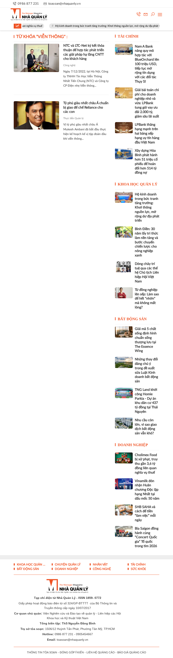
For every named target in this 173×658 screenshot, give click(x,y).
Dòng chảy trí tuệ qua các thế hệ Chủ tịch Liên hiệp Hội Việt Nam (147, 272)
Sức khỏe (138, 569)
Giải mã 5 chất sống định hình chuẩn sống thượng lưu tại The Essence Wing (146, 340)
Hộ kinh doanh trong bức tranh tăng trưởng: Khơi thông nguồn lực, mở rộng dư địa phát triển (103, 26)
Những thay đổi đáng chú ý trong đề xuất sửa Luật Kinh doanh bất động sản (146, 370)
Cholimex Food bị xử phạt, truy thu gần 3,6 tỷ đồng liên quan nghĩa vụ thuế (146, 463)
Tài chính (128, 36)
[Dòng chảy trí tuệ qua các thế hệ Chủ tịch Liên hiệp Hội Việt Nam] (124, 266)
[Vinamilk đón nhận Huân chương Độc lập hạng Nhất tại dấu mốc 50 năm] (124, 483)
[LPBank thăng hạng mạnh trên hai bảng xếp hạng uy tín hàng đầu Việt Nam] (124, 127)
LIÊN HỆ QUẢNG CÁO (100, 652)
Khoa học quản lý (137, 184)
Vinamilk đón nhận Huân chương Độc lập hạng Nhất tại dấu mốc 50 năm (147, 489)
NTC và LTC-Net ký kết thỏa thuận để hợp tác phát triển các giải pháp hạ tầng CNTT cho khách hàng (83, 52)
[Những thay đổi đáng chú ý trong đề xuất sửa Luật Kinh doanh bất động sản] (124, 362)
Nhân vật (100, 564)
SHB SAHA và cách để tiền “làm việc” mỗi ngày (145, 513)
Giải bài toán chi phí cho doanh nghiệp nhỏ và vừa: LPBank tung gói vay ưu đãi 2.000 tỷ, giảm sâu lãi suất (147, 103)
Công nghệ (69, 65)
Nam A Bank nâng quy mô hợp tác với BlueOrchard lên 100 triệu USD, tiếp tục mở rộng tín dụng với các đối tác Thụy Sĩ (147, 64)
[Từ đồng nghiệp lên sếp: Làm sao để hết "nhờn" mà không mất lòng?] (124, 292)
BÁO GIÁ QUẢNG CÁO (131, 652)
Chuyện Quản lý (67, 564)
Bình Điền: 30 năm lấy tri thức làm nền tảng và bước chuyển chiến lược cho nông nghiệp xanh (146, 242)
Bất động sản (132, 319)
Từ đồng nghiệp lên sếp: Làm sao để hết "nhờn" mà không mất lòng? (147, 298)
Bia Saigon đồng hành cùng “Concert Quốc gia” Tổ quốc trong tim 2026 (146, 537)
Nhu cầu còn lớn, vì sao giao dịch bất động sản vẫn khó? (146, 426)
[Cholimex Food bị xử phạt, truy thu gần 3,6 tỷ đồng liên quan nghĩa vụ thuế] (124, 457)
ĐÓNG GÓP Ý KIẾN (72, 652)
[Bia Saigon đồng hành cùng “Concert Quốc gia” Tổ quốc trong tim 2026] (124, 531)
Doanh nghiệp (133, 445)
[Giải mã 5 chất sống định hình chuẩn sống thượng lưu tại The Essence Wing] (124, 331)
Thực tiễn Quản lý (73, 118)
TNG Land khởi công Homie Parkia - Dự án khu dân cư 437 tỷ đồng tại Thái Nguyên (146, 400)
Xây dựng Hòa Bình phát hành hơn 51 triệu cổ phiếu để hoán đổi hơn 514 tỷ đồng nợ (146, 161)
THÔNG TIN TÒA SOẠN (42, 652)
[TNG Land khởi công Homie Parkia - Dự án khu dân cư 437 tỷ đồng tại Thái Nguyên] (124, 392)
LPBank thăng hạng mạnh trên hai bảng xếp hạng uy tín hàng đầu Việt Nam (147, 133)
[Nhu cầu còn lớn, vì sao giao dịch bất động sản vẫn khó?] (124, 423)
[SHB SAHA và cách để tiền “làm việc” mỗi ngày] (124, 509)
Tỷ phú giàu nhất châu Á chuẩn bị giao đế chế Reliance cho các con (85, 107)
